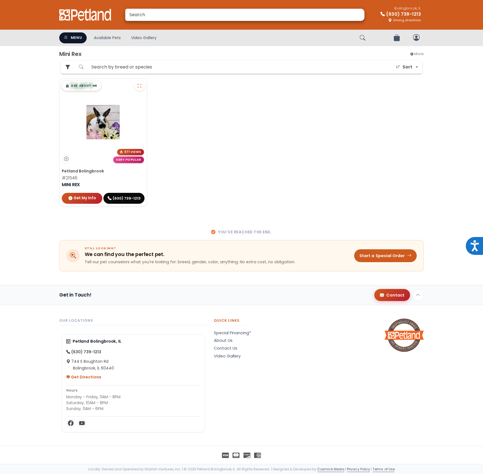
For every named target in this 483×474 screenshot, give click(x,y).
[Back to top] (418, 295)
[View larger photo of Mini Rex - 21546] (139, 86)
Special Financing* (232, 333)
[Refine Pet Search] (68, 67)
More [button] (418, 53)
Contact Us (225, 348)
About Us (223, 340)
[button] (81, 86)
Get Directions (85, 377)
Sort (407, 67)
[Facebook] (70, 423)
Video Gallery (144, 38)
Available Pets (107, 38)
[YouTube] (81, 423)
